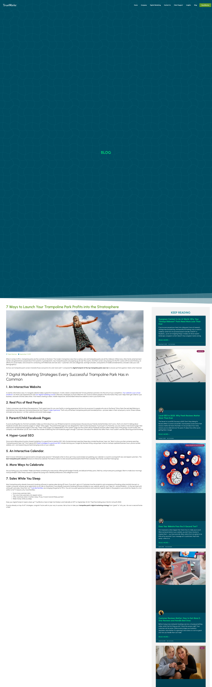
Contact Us (167, 5)
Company (144, 5)
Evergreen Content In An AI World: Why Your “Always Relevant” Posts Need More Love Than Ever (180, 321)
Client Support (178, 5)
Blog (195, 5)
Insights (188, 5)
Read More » (164, 340)
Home (136, 5)
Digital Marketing (155, 5)
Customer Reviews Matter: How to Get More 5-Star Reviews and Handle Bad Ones (180, 619)
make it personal (54, 410)
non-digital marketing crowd (45, 395)
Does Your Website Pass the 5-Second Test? (178, 526)
